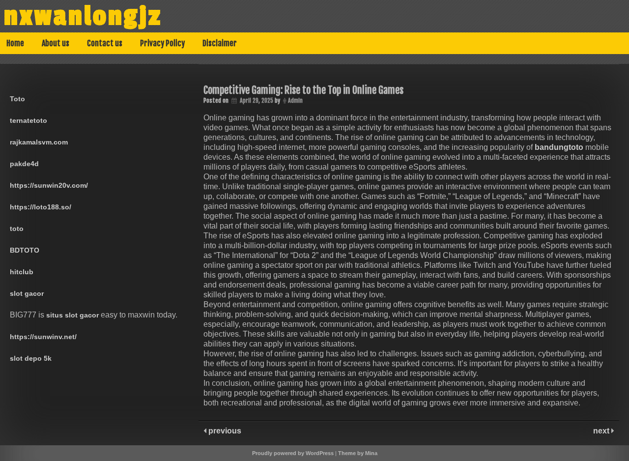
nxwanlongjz (83, 16)
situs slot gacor (72, 315)
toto (17, 228)
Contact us (104, 43)
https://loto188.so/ (40, 207)
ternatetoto (28, 120)
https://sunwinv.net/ (43, 337)
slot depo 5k (31, 358)
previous (223, 431)
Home (15, 43)
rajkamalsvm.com (39, 142)
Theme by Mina (357, 453)
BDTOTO (24, 250)
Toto (17, 99)
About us (55, 43)
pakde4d (24, 164)
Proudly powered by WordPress (293, 453)
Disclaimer (219, 43)
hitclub (21, 272)
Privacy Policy (162, 43)
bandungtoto (559, 147)
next (602, 431)
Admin (295, 100)
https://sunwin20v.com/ (49, 185)
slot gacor (27, 293)
